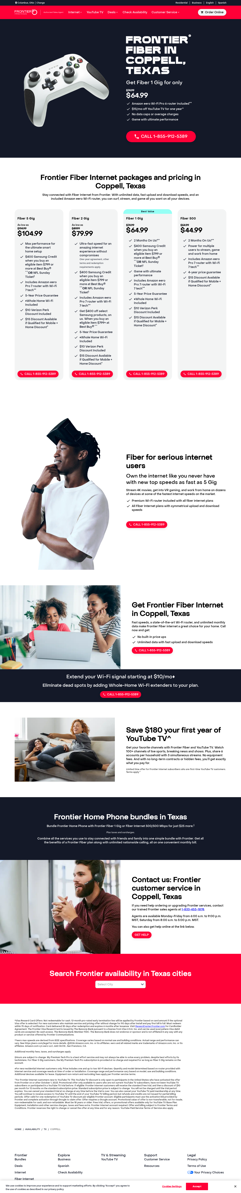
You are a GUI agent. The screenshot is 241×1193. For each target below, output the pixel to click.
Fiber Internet (24, 1179)
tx (45, 1129)
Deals (19, 1166)
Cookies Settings (172, 1186)
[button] (142, 984)
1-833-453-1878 (193, 909)
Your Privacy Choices (209, 1172)
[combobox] (116, 984)
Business (197, 2)
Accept (197, 1186)
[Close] (235, 1186)
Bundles (20, 1159)
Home (18, 1129)
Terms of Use (196, 1166)
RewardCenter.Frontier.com (150, 1026)
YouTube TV (109, 1159)
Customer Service (157, 1159)
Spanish (222, 2)
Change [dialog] (41, 2)
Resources (151, 1166)
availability (32, 1129)
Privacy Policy (197, 1159)
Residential (182, 2)
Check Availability (70, 1172)
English (210, 2)
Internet (20, 1172)
